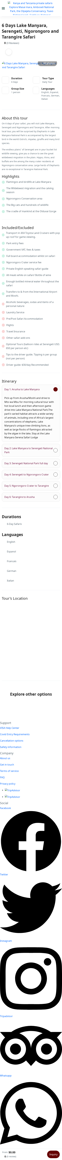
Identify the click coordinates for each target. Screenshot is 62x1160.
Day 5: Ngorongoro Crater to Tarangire (26, 485)
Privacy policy (7, 783)
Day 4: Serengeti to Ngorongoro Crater (26, 474)
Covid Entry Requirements (15, 734)
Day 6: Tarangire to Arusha (19, 497)
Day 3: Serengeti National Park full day (26, 463)
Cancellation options (11, 740)
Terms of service (9, 771)
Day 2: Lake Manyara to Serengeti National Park (28, 450)
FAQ (2, 777)
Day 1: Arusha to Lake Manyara (22, 389)
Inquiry (53, 1154)
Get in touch (7, 764)
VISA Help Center (9, 728)
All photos (49, 63)
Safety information (10, 747)
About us (5, 758)
